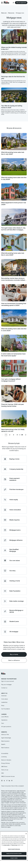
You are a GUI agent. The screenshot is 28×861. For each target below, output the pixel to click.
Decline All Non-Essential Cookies (14, 853)
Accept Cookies (14, 858)
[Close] (26, 833)
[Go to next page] (26, 435)
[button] (2, 3)
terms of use (14, 845)
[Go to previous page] (2, 435)
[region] (14, 846)
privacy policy (6, 845)
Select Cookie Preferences (14, 849)
